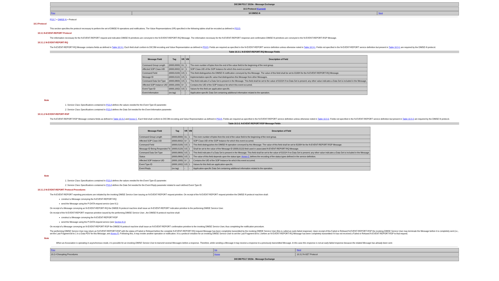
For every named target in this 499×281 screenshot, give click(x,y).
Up (215, 250)
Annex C (133, 119)
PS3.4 (109, 105)
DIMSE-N (62, 19)
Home (217, 254)
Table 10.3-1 (117, 47)
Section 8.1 (120, 222)
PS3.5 (237, 28)
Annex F (114, 233)
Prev (53, 13)
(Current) (261, 9)
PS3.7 (53, 19)
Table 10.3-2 (119, 119)
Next (381, 13)
